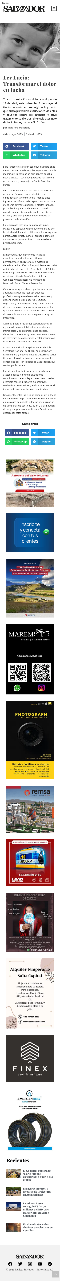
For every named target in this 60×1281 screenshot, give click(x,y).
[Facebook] (10, 1264)
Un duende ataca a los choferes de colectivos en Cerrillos (38, 1227)
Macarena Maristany (19, 127)
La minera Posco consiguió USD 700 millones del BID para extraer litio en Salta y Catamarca (36, 1209)
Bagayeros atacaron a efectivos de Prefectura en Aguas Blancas (37, 1191)
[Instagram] (30, 1264)
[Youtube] (40, 1264)
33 (40, 134)
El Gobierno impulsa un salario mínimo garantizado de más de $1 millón (38, 1175)
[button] (16, 146)
